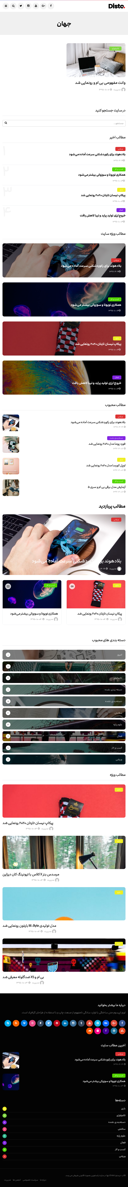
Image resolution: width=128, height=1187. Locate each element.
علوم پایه (121, 1135)
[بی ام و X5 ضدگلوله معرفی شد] (64, 955)
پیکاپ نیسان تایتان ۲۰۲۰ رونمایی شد (103, 195)
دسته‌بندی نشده (116, 438)
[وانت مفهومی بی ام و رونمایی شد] (96, 60)
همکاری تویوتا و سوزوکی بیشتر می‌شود (102, 175)
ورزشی (120, 148)
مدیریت (117, 89)
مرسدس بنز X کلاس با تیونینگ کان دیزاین (30, 874)
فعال (121, 210)
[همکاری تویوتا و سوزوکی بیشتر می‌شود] (32, 594)
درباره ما (43, 1179)
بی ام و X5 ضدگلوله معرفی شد (23, 977)
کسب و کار (119, 169)
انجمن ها (17, 1179)
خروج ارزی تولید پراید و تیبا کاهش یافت (103, 215)
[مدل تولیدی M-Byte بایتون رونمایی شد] (64, 903)
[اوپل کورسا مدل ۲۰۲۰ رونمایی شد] (10, 466)
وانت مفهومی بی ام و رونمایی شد (100, 82)
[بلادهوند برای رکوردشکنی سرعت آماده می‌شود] (10, 423)
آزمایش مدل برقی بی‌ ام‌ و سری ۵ (107, 487)
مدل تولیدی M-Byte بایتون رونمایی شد (29, 925)
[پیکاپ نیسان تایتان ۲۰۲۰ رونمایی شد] (96, 594)
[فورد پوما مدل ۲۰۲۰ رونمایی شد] (10, 444)
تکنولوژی (115, 48)
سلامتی (122, 1129)
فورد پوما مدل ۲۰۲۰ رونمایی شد (107, 444)
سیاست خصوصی (30, 1179)
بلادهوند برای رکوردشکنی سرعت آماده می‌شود (97, 154)
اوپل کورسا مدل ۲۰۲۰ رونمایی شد (106, 465)
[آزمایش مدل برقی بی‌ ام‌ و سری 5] (10, 487)
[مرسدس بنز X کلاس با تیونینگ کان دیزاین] (64, 852)
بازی (121, 189)
